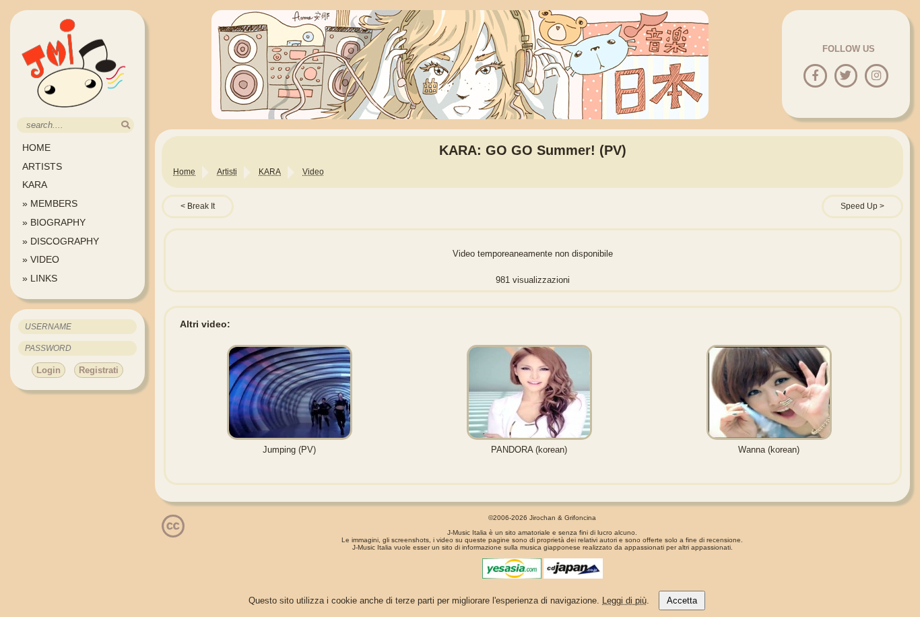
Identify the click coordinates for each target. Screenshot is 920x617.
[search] (125, 125)
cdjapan (573, 568)
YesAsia (511, 568)
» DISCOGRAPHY (60, 241)
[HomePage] (74, 112)
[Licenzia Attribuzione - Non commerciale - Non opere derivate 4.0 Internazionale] (173, 532)
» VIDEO (40, 259)
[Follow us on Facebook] (815, 76)
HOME (36, 147)
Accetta (682, 600)
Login (48, 370)
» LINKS (39, 278)
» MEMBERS (49, 203)
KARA (34, 184)
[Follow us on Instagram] (876, 76)
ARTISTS (42, 166)
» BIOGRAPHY (54, 222)
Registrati (99, 370)
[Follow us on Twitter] (845, 76)
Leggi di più (624, 600)
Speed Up (859, 206)
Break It (201, 206)
